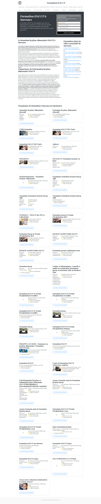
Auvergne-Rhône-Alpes (44, 7)
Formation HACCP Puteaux (69, 48)
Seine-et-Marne (72, 10)
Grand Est (65, 7)
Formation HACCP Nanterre (69, 63)
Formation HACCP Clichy (68, 77)
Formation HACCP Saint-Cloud (70, 52)
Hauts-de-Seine (27, 10)
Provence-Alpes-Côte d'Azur (31, 7)
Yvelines (64, 10)
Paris (20, 10)
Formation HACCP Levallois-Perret (71, 64)
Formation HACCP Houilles (69, 69)
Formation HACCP (56, 2)
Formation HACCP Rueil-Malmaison (71, 49)
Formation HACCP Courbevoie (70, 56)
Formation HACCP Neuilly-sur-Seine (71, 53)
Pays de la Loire (58, 7)
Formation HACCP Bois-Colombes (70, 71)
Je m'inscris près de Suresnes (26, 123)
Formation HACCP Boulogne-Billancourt (72, 60)
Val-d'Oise (47, 10)
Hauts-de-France (81, 7)
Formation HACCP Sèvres (69, 70)
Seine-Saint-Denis (38, 10)
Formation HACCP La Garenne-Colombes (72, 57)
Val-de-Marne (56, 10)
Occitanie (52, 7)
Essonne (80, 10)
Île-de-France (21, 7)
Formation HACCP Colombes (69, 67)
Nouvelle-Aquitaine (73, 7)
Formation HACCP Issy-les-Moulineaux (71, 74)
